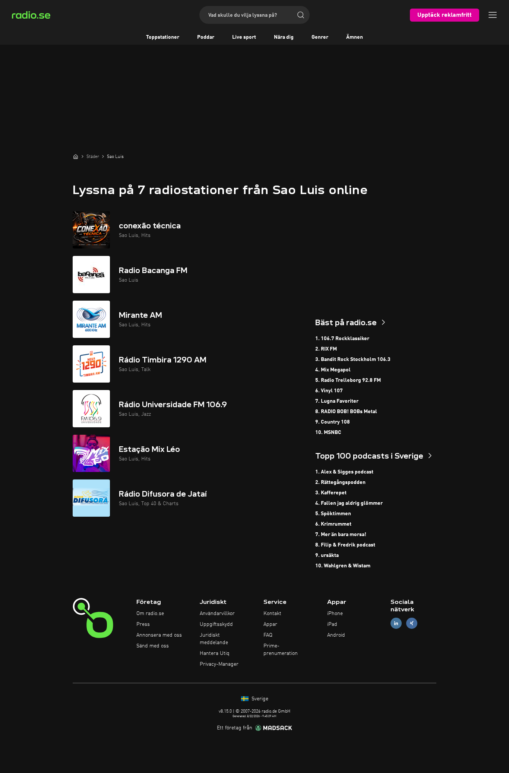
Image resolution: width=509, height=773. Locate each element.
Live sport (244, 37)
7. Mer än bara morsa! (340, 534)
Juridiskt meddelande (214, 639)
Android (336, 635)
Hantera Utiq (215, 653)
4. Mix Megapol (333, 370)
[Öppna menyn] (492, 14)
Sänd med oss (152, 646)
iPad (332, 624)
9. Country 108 (332, 422)
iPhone (335, 613)
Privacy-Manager (219, 664)
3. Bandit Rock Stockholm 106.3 (353, 359)
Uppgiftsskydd (216, 624)
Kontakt (272, 613)
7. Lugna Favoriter (336, 401)
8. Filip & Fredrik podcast (345, 545)
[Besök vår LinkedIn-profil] (396, 623)
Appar (270, 624)
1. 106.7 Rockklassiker (342, 338)
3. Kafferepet (331, 492)
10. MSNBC (328, 432)
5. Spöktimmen (333, 513)
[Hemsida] (76, 156)
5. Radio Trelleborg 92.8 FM (348, 380)
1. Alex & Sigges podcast (344, 472)
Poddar (205, 37)
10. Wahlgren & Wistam (342, 565)
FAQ (267, 635)
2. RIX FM (326, 349)
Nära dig (284, 37)
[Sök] (300, 14)
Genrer (320, 37)
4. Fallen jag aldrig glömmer (349, 503)
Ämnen (354, 37)
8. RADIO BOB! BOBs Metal (346, 411)
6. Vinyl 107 (329, 390)
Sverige (259, 698)
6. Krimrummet (333, 524)
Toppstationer (162, 37)
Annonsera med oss (159, 635)
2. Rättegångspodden (340, 482)
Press (143, 624)
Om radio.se (150, 613)
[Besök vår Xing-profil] (412, 623)
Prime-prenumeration (280, 649)
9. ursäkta (327, 555)
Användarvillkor (217, 613)
